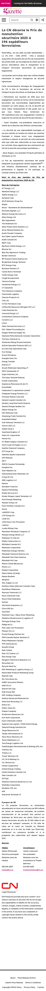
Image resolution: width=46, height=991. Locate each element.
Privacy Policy (29, 987)
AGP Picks (5, 3)
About (12, 978)
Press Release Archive (27, 978)
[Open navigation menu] (4, 20)
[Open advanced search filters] (36, 19)
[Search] (31, 19)
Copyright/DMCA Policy (12, 987)
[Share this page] (42, 20)
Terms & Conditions (33, 982)
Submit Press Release (14, 982)
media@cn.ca (7, 870)
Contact (40, 987)
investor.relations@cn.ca (33, 870)
